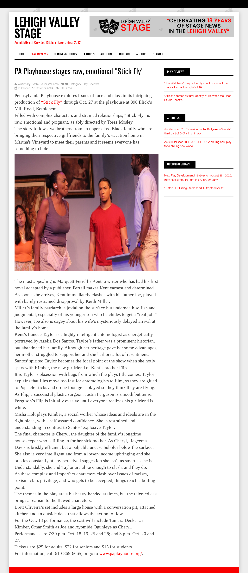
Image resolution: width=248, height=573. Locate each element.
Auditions (106, 54)
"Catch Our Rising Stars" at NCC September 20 (194, 188)
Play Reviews (39, 54)
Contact (124, 54)
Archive (141, 54)
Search (158, 54)
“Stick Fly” (51, 102)
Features (89, 54)
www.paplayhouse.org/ (120, 553)
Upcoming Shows (65, 54)
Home (21, 54)
